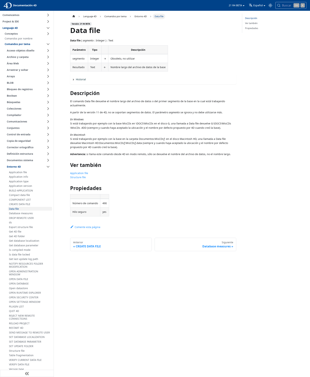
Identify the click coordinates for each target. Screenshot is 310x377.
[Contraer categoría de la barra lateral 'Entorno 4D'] (48, 167)
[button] (28, 34)
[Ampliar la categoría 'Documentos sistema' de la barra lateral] (48, 160)
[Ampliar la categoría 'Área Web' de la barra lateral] (48, 63)
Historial (81, 79)
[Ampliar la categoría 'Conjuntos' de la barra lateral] (48, 128)
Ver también (251, 23)
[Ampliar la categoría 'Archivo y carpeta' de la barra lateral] (48, 57)
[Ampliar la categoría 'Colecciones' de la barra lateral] (48, 109)
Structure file (78, 177)
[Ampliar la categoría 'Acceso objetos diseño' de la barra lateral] (48, 50)
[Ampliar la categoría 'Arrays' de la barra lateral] (48, 76)
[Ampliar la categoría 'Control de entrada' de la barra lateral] (48, 134)
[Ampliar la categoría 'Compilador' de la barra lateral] (48, 115)
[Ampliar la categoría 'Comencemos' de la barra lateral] (48, 15)
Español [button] (258, 5)
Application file (79, 173)
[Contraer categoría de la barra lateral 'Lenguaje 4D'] (48, 28)
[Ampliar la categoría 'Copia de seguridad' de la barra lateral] (48, 141)
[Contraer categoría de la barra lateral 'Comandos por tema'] (48, 44)
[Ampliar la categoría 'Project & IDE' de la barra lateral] (48, 21)
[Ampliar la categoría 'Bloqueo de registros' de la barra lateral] (48, 89)
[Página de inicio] (73, 16)
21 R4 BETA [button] (235, 5)
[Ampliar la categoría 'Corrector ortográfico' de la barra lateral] (48, 147)
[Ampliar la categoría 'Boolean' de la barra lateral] (48, 96)
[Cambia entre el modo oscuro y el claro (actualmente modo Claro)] (270, 5)
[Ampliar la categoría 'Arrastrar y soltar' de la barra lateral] (48, 70)
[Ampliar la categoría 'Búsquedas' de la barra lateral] (48, 102)
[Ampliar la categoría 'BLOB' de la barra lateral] (48, 83)
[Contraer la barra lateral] (27, 373)
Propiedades (251, 28)
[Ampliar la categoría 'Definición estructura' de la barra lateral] (48, 154)
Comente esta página (87, 227)
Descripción (251, 18)
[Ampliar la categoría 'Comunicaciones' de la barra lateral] (48, 121)
